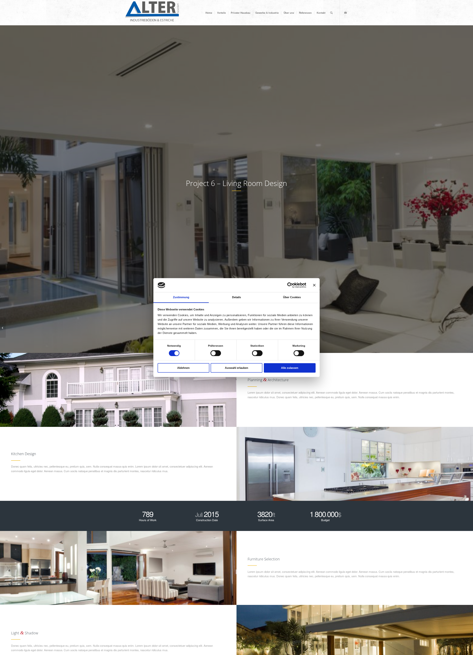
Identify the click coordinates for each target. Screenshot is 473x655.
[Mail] (345, 12)
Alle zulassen (289, 368)
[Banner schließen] (314, 285)
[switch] (215, 353)
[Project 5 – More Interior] (3, 327)
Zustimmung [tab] (181, 297)
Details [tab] (236, 297)
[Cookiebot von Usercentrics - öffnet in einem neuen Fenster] (290, 285)
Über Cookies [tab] (292, 297)
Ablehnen (183, 368)
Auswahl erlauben (236, 368)
